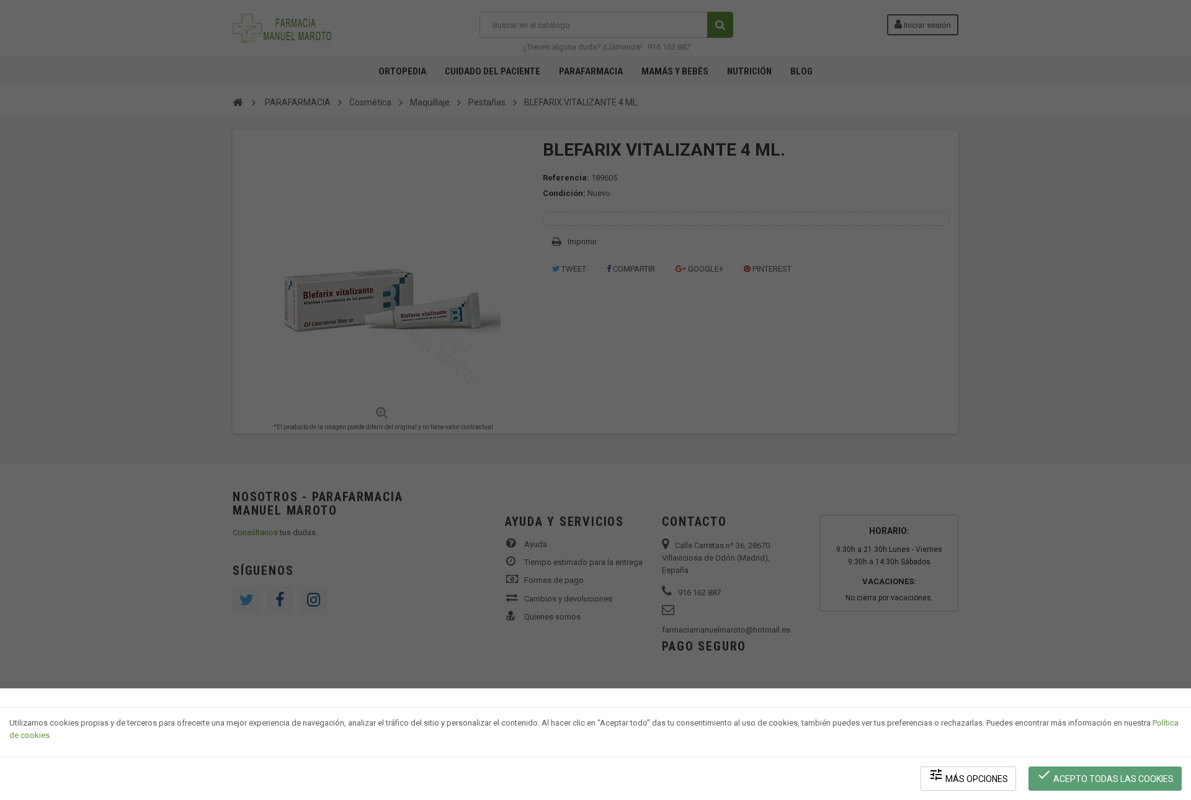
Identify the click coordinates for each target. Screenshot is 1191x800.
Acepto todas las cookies (1105, 775)
